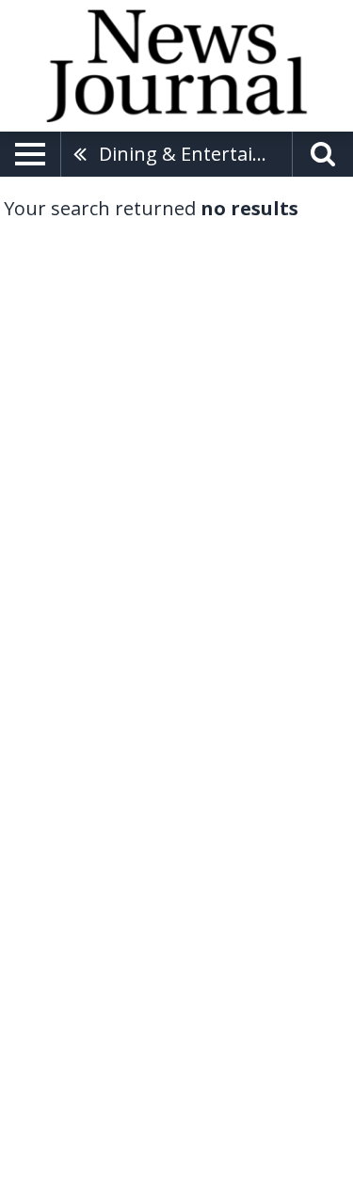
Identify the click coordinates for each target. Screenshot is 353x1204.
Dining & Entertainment (195, 153)
